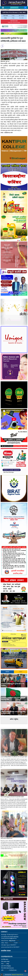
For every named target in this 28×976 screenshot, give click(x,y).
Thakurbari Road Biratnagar (14, 21)
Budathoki (11, 943)
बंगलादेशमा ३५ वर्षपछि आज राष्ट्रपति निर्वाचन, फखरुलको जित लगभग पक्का (13, 698)
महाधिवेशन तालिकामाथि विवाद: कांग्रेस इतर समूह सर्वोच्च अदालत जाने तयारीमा (13, 712)
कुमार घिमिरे (6, 970)
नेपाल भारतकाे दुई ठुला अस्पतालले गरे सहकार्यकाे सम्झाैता (12, 797)
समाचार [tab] (7, 672)
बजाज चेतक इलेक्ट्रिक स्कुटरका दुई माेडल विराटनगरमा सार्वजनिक (12, 685)
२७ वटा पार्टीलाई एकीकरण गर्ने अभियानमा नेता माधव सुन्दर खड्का (14, 757)
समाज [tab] (20, 672)
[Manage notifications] (25, 971)
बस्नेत (5, 964)
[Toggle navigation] (3, 7)
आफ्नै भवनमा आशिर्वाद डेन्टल (6, 838)
